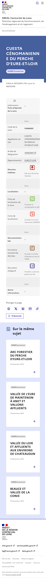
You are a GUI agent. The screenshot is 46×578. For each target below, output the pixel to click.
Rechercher (37, 3)
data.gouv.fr (27, 551)
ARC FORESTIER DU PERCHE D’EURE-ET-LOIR (21, 355)
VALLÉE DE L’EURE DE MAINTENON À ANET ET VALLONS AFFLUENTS (22, 401)
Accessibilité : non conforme (12, 563)
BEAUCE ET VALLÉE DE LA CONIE (20, 492)
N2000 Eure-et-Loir (16, 71)
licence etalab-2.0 (12, 575)
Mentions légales (27, 559)
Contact (28, 563)
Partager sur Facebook (8, 308)
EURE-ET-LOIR (30, 160)
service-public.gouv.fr (26, 545)
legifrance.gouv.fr (10, 551)
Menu (42, 3)
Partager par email (30, 308)
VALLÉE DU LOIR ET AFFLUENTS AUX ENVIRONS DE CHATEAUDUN (22, 448)
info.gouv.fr (7, 545)
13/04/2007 (29, 153)
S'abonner (17, 315)
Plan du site (6, 559)
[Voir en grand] (14, 101)
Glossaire (16, 559)
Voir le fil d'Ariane (8, 30)
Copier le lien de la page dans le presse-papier (37, 308)
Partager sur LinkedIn (23, 308)
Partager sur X (15, 308)
